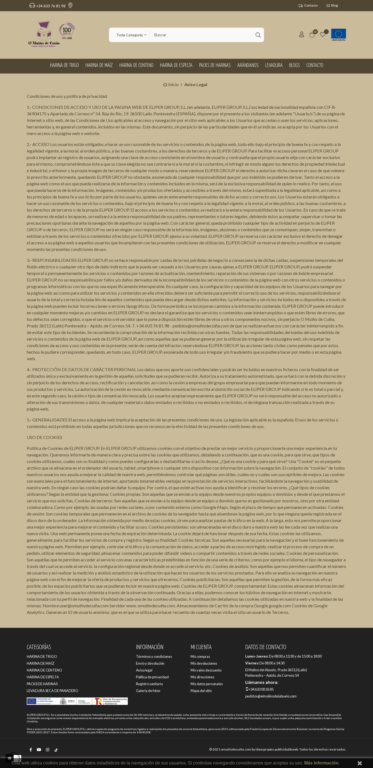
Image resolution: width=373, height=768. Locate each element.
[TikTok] (56, 753)
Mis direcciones (202, 677)
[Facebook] (30, 753)
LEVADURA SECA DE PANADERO (52, 690)
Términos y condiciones (154, 656)
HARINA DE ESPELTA (43, 677)
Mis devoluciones (204, 663)
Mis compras (200, 656)
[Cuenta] (301, 35)
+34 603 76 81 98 (51, 6)
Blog (334, 5)
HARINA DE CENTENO (44, 670)
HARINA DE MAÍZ (40, 663)
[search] (257, 34)
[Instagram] (47, 753)
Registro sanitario (149, 684)
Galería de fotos (148, 690)
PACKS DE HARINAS (42, 684)
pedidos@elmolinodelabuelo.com (271, 696)
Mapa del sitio (201, 690)
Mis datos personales (207, 684)
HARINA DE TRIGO (42, 656)
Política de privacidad (152, 677)
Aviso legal (144, 670)
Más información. (322, 763)
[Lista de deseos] (322, 35)
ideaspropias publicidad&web (277, 749)
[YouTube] (39, 753)
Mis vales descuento (206, 670)
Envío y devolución (150, 663)
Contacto (311, 5)
